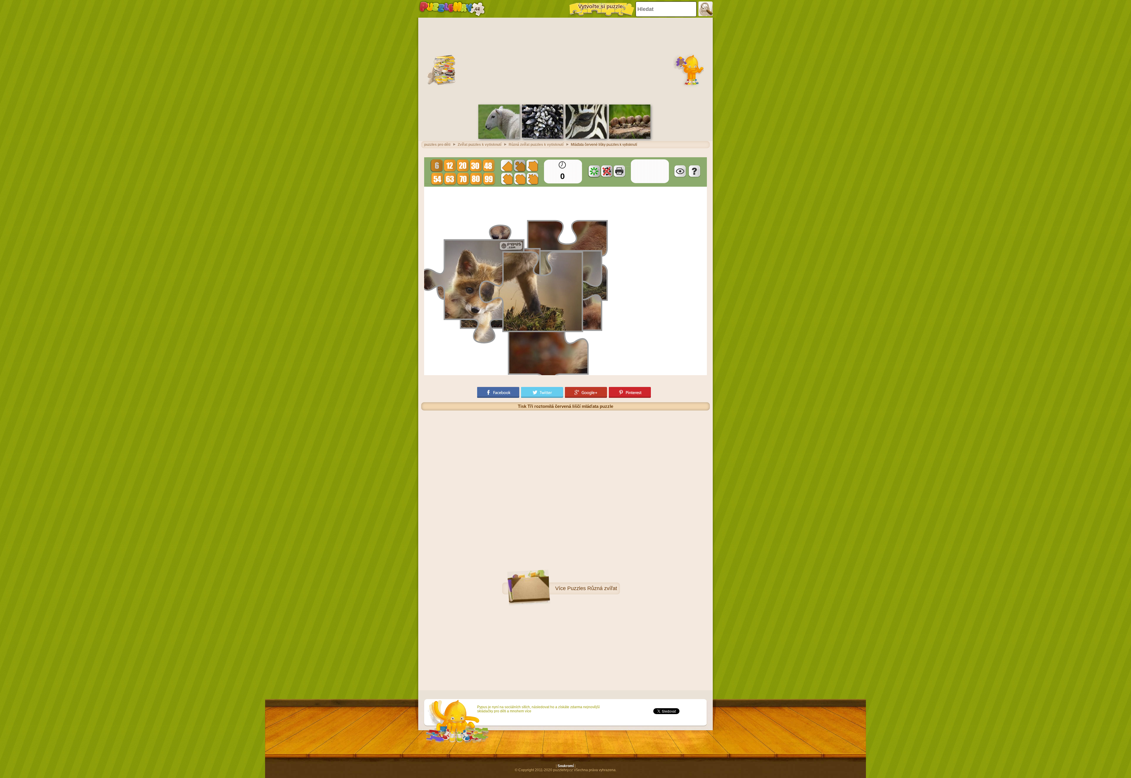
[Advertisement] (565, 60)
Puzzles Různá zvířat (592, 588)
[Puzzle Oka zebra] (586, 137)
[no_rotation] (607, 171)
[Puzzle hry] (452, 9)
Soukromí (566, 766)
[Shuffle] (594, 171)
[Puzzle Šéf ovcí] (499, 137)
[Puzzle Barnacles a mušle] (542, 137)
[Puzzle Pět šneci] (629, 137)
